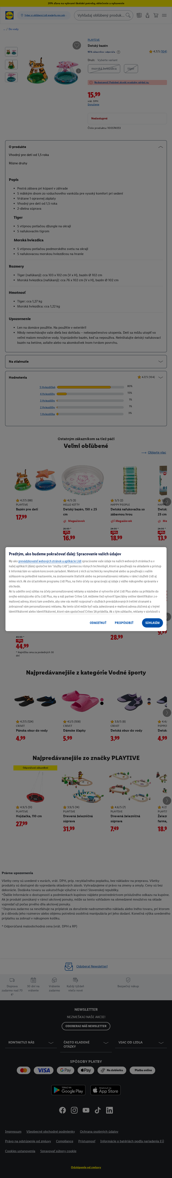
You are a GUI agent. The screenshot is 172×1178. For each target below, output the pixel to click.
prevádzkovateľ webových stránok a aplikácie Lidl (49, 561)
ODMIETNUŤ (98, 623)
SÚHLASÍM (152, 623)
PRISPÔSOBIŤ (124, 623)
